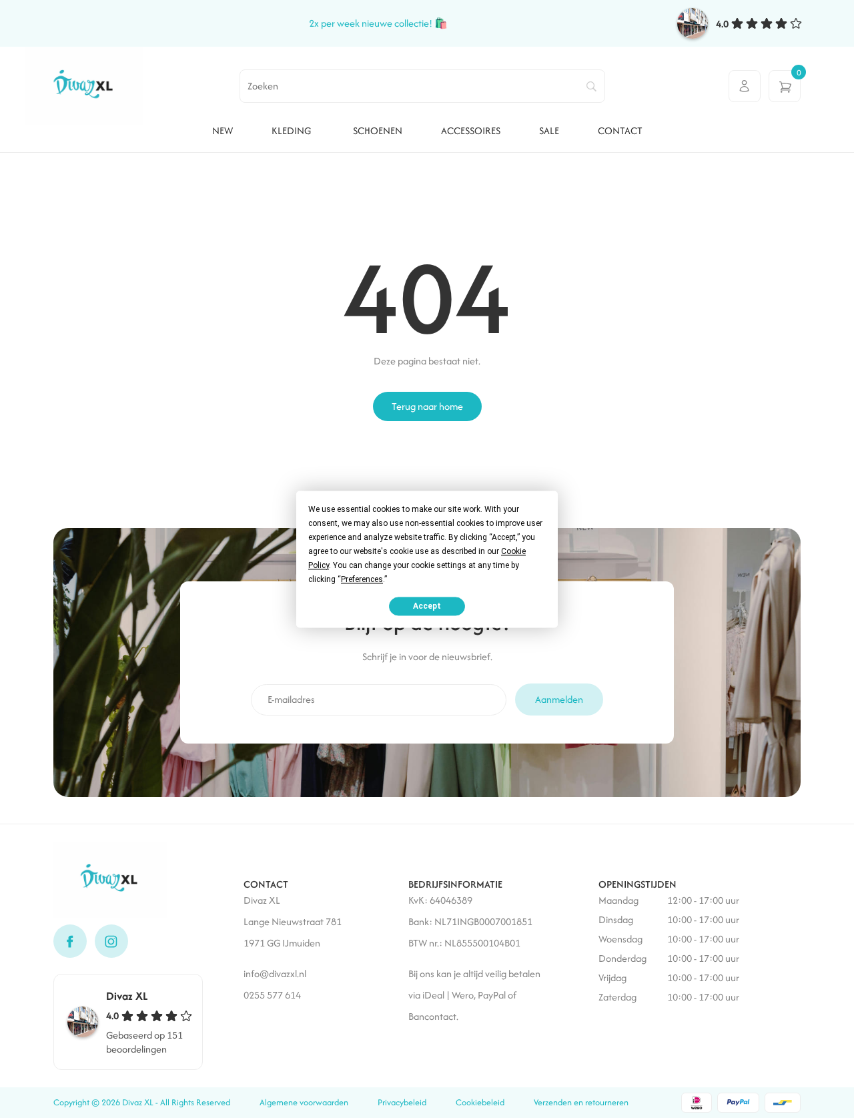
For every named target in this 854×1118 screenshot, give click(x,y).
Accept (427, 606)
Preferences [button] (362, 579)
